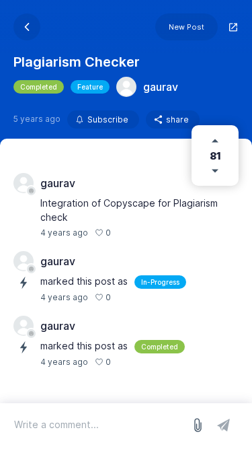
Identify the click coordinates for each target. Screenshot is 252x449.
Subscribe (107, 119)
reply (128, 233)
